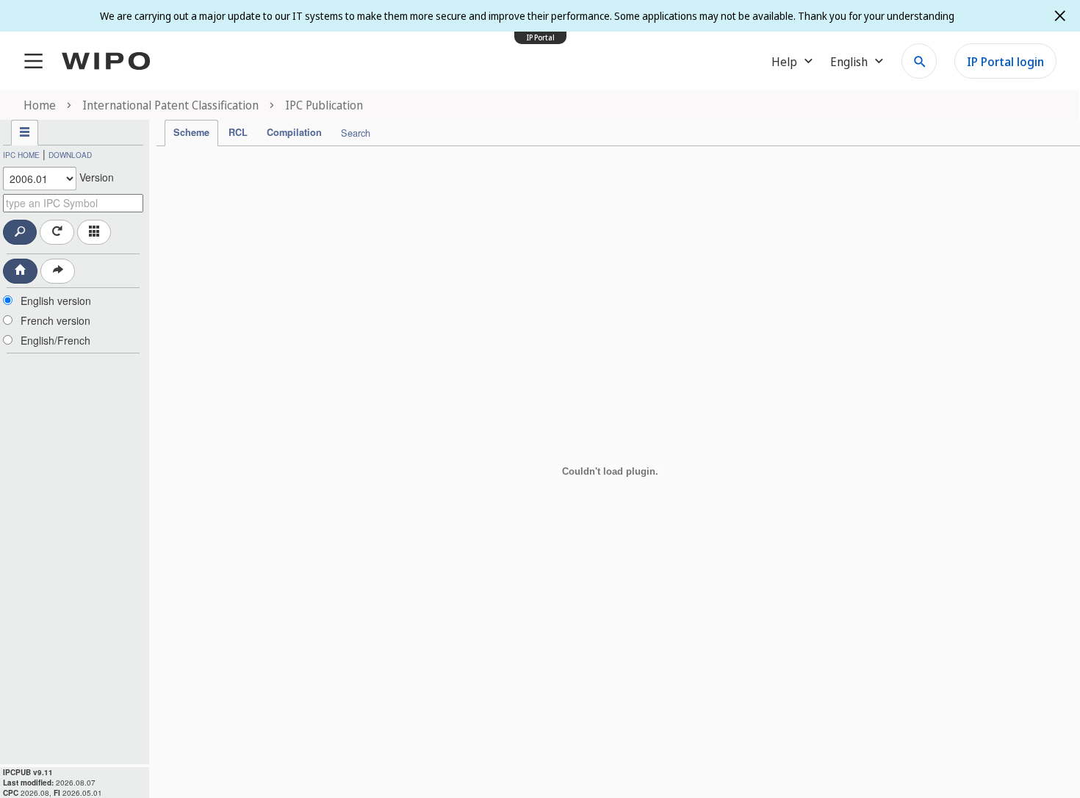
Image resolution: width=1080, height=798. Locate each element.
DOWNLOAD (70, 155)
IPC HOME (21, 155)
